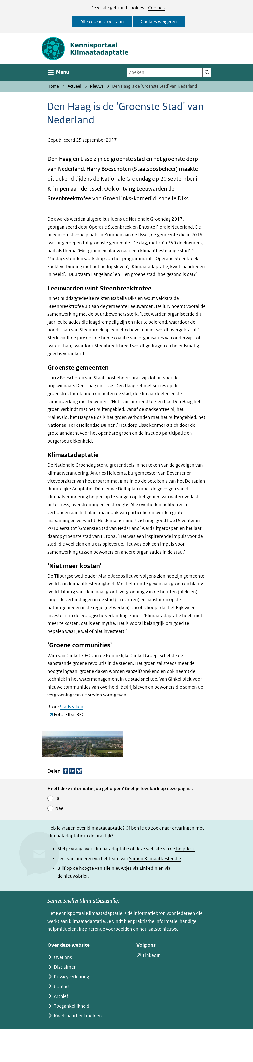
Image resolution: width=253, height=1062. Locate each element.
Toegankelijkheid (71, 1006)
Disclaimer (65, 967)
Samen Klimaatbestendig (155, 858)
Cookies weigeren (159, 21)
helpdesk (185, 848)
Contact (62, 986)
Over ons (63, 957)
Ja (57, 798)
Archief (61, 996)
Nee (59, 808)
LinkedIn (148, 868)
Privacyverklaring (71, 977)
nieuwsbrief (75, 876)
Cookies (156, 8)
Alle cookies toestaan (102, 21)
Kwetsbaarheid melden (78, 1016)
